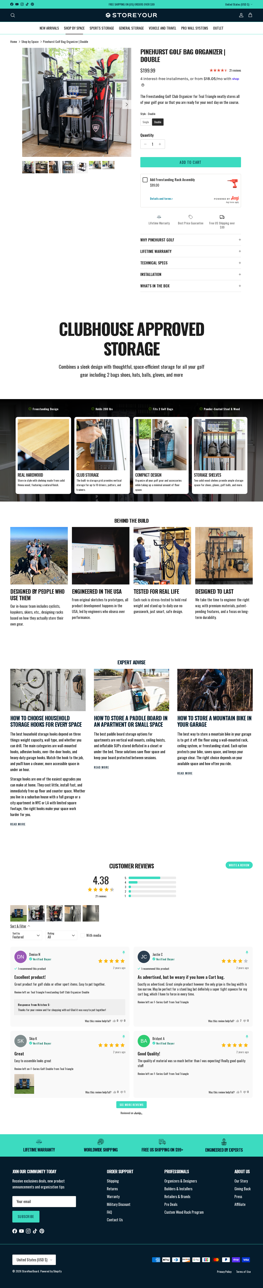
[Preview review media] (18, 913)
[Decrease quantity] (144, 144)
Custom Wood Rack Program (184, 1212)
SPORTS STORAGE (102, 27)
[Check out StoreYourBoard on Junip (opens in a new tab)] (137, 1113)
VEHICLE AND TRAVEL (162, 27)
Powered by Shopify (50, 1271)
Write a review (239, 865)
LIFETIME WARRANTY (156, 251)
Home (13, 41)
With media (93, 935)
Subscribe (26, 1216)
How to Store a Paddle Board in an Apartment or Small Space (130, 721)
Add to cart (191, 162)
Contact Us (115, 1219)
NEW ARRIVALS (49, 27)
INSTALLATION (150, 274)
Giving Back (242, 1188)
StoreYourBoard (30, 1271)
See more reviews (131, 1104)
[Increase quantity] (161, 144)
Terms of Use (243, 1271)
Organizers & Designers (180, 1181)
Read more (17, 824)
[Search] (12, 15)
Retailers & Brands (177, 1196)
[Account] (240, 15)
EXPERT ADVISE (131, 662)
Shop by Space (30, 41)
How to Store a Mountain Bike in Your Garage (214, 721)
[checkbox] (96, 935)
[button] (150, 878)
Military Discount (118, 1204)
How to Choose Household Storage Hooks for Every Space (45, 721)
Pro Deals (170, 1204)
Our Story (241, 1181)
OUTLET (218, 27)
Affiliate (240, 1204)
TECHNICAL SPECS (153, 262)
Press (238, 1196)
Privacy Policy (224, 1271)
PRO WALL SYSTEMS (194, 27)
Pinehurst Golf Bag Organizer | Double (65, 41)
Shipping (113, 1181)
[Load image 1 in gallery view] (76, 102)
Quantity (147, 135)
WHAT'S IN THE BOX (155, 285)
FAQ (109, 1212)
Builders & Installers (178, 1188)
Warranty (113, 1196)
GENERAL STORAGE (131, 27)
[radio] (145, 122)
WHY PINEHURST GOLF (157, 239)
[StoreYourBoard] (131, 15)
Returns (112, 1188)
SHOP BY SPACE (74, 27)
